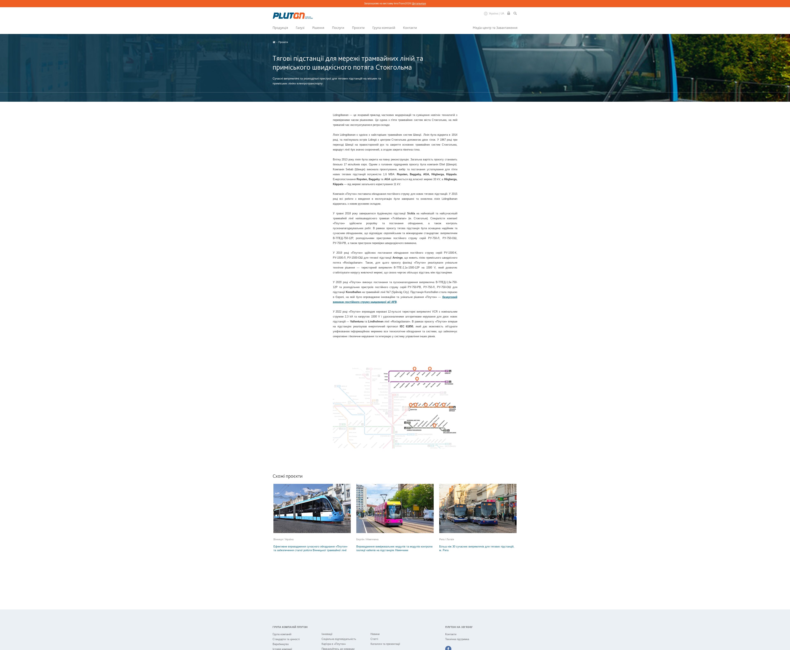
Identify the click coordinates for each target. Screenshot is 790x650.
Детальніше (419, 3)
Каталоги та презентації (385, 643)
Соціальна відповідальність (339, 639)
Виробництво (281, 644)
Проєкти (358, 28)
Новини (375, 634)
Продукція (280, 28)
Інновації (327, 634)
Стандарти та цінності (286, 639)
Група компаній (383, 28)
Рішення (318, 28)
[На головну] (293, 15)
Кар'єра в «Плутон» (334, 643)
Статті (374, 639)
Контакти (410, 28)
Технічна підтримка (457, 639)
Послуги (338, 28)
